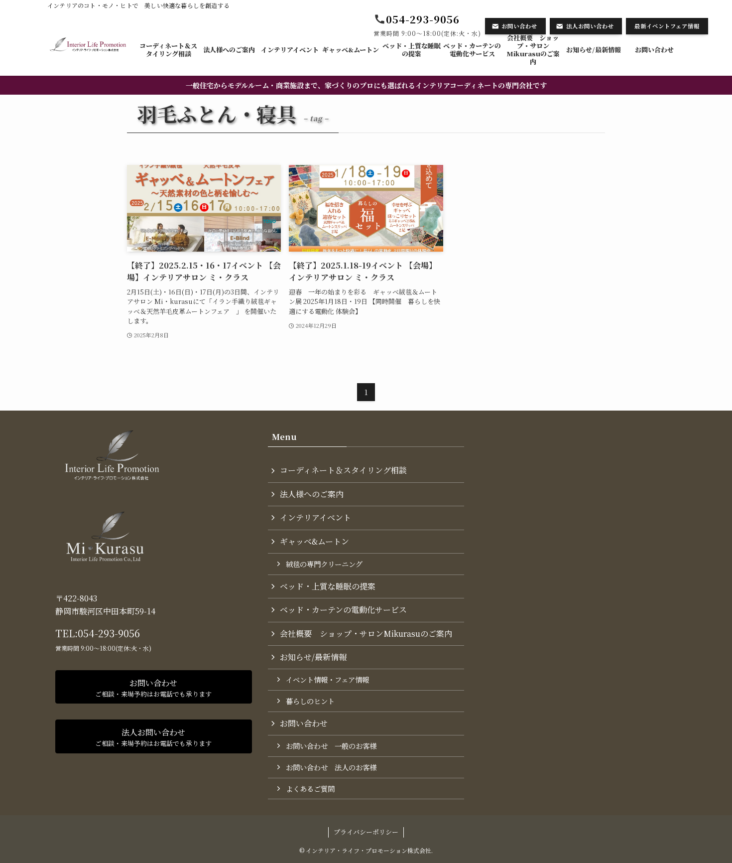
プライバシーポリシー (366, 832)
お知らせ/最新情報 (313, 657)
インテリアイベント (315, 517)
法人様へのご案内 (312, 494)
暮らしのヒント (310, 701)
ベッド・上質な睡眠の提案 (327, 586)
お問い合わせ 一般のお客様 (331, 745)
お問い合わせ (304, 723)
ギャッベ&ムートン (314, 541)
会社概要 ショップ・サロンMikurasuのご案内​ (366, 633)
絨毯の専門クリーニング (324, 564)
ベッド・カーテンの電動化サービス (343, 609)
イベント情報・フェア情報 (327, 679)
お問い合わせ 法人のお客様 (331, 767)
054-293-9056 (109, 633)
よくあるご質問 (310, 788)
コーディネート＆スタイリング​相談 (343, 470)
